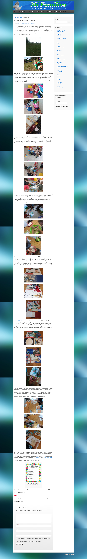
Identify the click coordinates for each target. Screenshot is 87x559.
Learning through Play (61, 49)
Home (15, 11)
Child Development (60, 36)
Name (17, 524)
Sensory (58, 77)
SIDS (58, 78)
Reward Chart (59, 70)
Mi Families (27, 23)
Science (58, 75)
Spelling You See (60, 83)
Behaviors (59, 35)
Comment (18, 513)
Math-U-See (59, 53)
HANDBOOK (38, 457)
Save (16, 495)
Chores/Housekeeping (61, 38)
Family (58, 42)
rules (58, 73)
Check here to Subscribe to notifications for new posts (28, 541)
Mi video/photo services (61, 11)
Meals (58, 54)
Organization (59, 62)
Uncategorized (19, 17)
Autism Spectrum (60, 32)
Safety (58, 74)
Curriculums (59, 39)
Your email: (57, 101)
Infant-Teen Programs (22, 11)
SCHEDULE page (48, 457)
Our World (59, 63)
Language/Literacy (60, 47)
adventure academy (61, 30)
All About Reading (60, 31)
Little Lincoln (59, 50)
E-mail (17, 529)
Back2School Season (20, 498)
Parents (29, 11)
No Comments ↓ (32, 23)
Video (58, 89)
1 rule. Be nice (48, 498)
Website (17, 533)
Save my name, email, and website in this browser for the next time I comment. (34, 538)
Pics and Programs (41, 11)
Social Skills (59, 79)
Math (58, 51)
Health (58, 43)
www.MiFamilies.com (20, 320)
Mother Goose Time (38, 394)
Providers (34, 11)
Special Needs (59, 81)
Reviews (58, 69)
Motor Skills (59, 61)
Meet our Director (60, 55)
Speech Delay (59, 82)
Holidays (58, 45)
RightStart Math (60, 71)
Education (59, 40)
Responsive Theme (64, 557)
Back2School (59, 34)
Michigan (58, 58)
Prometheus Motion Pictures (62, 66)
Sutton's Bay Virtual (61, 85)
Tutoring (58, 86)
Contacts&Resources (51, 11)
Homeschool (59, 46)
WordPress (72, 557)
